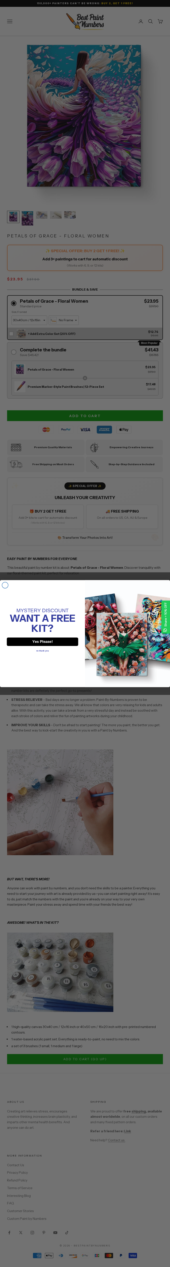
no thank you (42, 650)
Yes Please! (42, 641)
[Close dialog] (5, 585)
